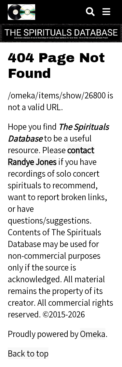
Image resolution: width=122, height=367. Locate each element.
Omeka (92, 334)
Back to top (28, 353)
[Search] (90, 12)
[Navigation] (106, 12)
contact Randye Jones (51, 156)
